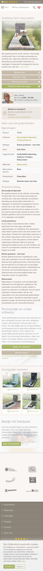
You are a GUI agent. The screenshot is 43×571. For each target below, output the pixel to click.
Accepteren (9, 566)
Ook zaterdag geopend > (33, 2)
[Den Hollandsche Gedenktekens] (20, 7)
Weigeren (20, 566)
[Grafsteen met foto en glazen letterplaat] (31, 401)
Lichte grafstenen (24, 140)
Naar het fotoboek (11, 443)
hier (23, 561)
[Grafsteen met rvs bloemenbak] (31, 380)
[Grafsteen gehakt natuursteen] (12, 401)
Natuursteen (22, 164)
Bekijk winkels (21, 352)
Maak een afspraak (21, 346)
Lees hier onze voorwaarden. (19, 117)
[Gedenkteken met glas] (12, 380)
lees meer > (25, 66)
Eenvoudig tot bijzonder (26, 137)
